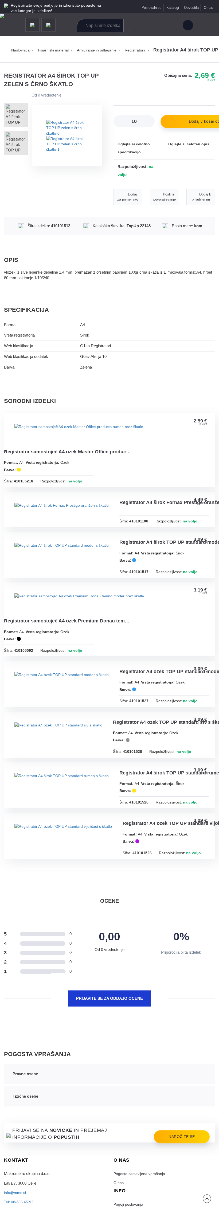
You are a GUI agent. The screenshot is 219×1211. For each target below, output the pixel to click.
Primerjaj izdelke (148, 25)
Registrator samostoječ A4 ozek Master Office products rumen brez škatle (68, 453)
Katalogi (172, 8)
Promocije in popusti (32, 25)
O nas (208, 8)
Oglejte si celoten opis (189, 144)
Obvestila (191, 8)
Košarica (172, 25)
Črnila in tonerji (49, 25)
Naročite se (180, 1175)
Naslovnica (21, 50)
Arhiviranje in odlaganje (99, 50)
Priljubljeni (160, 25)
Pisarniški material (55, 50)
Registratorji (138, 50)
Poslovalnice (151, 8)
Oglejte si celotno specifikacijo (134, 148)
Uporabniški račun (187, 25)
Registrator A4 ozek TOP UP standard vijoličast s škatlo (67, 861)
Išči (123, 25)
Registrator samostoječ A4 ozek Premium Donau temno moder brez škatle (68, 625)
